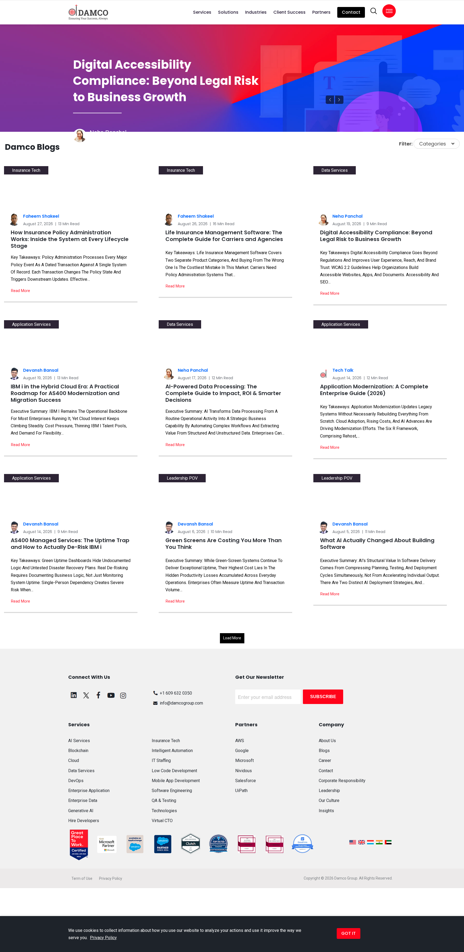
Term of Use (81, 878)
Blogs (324, 750)
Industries (256, 12)
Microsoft (244, 760)
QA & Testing (164, 800)
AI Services (79, 740)
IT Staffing (161, 760)
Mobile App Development (176, 780)
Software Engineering (172, 790)
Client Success (289, 12)
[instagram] (123, 695)
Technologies (164, 810)
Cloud (73, 760)
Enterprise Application (89, 790)
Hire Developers (83, 820)
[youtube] (111, 695)
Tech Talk (342, 370)
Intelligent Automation (172, 750)
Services (202, 12)
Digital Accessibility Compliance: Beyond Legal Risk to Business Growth (166, 81)
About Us (327, 740)
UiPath (241, 790)
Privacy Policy (110, 878)
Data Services (103, 140)
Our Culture (329, 800)
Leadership (329, 790)
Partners (321, 12)
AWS (239, 740)
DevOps (76, 780)
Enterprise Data (82, 800)
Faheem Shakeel (41, 216)
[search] (373, 11)
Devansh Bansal (40, 370)
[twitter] (86, 695)
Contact (351, 12)
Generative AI (80, 810)
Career (325, 760)
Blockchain (78, 750)
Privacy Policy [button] (103, 937)
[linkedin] (73, 695)
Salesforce (245, 780)
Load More (232, 638)
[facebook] (98, 695)
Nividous (243, 770)
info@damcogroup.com (181, 703)
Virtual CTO (162, 820)
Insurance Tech (166, 740)
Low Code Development (174, 770)
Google (242, 750)
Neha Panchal (347, 216)
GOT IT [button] (348, 933)
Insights (326, 810)
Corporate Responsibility (342, 780)
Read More (20, 290)
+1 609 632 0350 (176, 693)
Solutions (228, 12)
